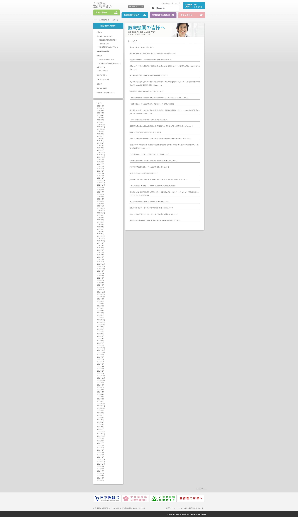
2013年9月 (100, 466)
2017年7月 (100, 359)
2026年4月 (100, 115)
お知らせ (99, 32)
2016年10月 (101, 380)
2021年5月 (100, 252)
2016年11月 (101, 378)
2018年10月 (101, 324)
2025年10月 (101, 129)
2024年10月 (101, 157)
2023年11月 (101, 183)
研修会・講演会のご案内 (106, 59)
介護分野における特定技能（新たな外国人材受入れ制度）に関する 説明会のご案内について (159, 179)
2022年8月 (100, 217)
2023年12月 (101, 180)
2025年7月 (100, 136)
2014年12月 (101, 431)
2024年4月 (100, 171)
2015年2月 (100, 427)
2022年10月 (101, 213)
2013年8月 (100, 469)
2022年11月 (101, 210)
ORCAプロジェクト (103, 79)
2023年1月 (100, 206)
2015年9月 (100, 410)
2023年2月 (100, 203)
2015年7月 (100, 415)
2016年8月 (100, 385)
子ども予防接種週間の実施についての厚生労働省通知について (149, 201)
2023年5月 (100, 197)
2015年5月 (100, 420)
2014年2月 (100, 455)
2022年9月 (100, 215)
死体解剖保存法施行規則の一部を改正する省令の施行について (149, 167)
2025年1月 (100, 150)
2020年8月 (100, 273)
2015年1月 (100, 429)
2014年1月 (100, 457)
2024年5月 (100, 169)
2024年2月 (100, 176)
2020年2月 (100, 287)
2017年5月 (100, 364)
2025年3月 (100, 145)
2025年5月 (100, 141)
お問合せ (169, 508)
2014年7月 (100, 443)
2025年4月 (100, 143)
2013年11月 (101, 462)
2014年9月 (100, 438)
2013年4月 (100, 476)
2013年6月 (100, 473)
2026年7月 (100, 108)
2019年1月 (100, 317)
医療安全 (99, 56)
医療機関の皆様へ (104, 20)
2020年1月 (100, 290)
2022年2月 (100, 231)
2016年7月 (100, 387)
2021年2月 (100, 259)
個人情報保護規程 (189, 508)
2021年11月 (101, 238)
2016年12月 (101, 376)
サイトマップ (178, 508)
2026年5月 (100, 113)
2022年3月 (100, 229)
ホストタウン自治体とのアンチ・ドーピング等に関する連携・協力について (153, 214)
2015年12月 (101, 403)
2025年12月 (101, 124)
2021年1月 (100, 262)
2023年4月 (100, 199)
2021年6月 (100, 250)
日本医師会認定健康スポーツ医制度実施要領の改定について (149, 75)
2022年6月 (100, 222)
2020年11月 (101, 266)
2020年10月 (101, 269)
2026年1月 (100, 122)
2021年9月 (100, 243)
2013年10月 (101, 464)
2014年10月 (101, 436)
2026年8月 (100, 106)
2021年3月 (100, 257)
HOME (95, 20)
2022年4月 (100, 227)
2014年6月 (100, 445)
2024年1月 (100, 178)
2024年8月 (100, 162)
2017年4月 (100, 366)
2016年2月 (100, 399)
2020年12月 (101, 264)
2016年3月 (100, 396)
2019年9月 (100, 299)
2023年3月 (100, 201)
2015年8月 (100, 413)
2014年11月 (101, 434)
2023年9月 (100, 187)
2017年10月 (101, 352)
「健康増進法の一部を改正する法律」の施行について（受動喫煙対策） (152, 104)
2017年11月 (101, 350)
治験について (101, 67)
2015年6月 (100, 417)
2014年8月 (100, 441)
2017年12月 (101, 348)
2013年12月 (101, 459)
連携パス (99, 84)
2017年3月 (100, 369)
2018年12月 (101, 320)
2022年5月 (100, 224)
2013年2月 (100, 480)
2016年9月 (100, 383)
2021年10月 (101, 241)
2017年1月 (100, 373)
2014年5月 (100, 448)
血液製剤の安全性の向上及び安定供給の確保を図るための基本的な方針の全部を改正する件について (161, 126)
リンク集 (200, 508)
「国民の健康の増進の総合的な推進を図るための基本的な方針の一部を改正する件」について (159, 97)
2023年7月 (100, 192)
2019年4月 (100, 310)
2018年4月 (100, 338)
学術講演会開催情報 (103, 51)
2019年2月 (100, 315)
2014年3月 (100, 452)
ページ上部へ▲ (201, 489)
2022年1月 (100, 234)
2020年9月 (100, 271)
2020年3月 (100, 285)
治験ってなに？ (103, 70)
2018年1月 (100, 345)
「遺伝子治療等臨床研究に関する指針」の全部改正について (149, 120)
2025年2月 (100, 148)
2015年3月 (100, 424)
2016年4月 (100, 394)
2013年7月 (100, 471)
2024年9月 (100, 159)
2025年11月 (101, 127)
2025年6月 (100, 138)
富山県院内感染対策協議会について (110, 64)
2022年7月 (100, 220)
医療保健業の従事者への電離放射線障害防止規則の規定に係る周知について (153, 160)
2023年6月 (100, 194)
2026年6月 (100, 110)
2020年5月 (100, 280)
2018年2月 (100, 343)
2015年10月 (101, 408)
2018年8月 (100, 329)
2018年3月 (100, 341)
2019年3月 (100, 313)
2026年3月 (100, 117)
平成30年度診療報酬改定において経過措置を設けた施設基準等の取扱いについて (155, 220)
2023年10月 (101, 185)
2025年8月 (100, 134)
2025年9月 (100, 131)
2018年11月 (101, 322)
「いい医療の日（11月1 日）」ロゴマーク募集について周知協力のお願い (153, 186)
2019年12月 (101, 292)
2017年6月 (100, 362)
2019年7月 (100, 303)
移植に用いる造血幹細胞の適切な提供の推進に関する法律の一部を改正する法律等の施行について (160, 138)
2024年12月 (101, 152)
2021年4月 (100, 255)
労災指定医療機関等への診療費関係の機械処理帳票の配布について (151, 60)
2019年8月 (100, 301)
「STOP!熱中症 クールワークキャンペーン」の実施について (149, 154)
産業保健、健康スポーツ (104, 36)
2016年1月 (100, 401)
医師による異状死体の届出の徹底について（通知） (146, 132)
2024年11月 (101, 155)
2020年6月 (100, 278)
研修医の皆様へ (102, 75)
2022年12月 (101, 208)
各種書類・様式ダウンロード (106, 93)
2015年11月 (101, 406)
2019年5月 (100, 308)
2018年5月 (100, 336)
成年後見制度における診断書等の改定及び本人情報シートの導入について (153, 53)
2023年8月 (100, 190)
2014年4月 (100, 450)
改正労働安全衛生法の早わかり (108, 47)
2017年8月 (100, 357)
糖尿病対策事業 (102, 88)
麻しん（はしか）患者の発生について (142, 47)
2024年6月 (100, 166)
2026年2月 (100, 120)
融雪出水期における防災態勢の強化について (144, 173)
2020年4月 (100, 283)
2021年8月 (100, 245)
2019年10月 (101, 297)
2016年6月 (100, 390)
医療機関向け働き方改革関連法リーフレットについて (146, 91)
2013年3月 (100, 478)
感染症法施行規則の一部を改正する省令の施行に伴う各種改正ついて (151, 208)
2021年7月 (100, 248)
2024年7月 (100, 164)
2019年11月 (101, 294)
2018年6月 (100, 334)
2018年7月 (100, 331)
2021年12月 (101, 236)
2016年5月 (100, 392)
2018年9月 (100, 327)
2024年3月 (100, 173)
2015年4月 (100, 422)
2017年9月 (100, 355)
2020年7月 (100, 276)
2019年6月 (100, 306)
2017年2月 (100, 371)
